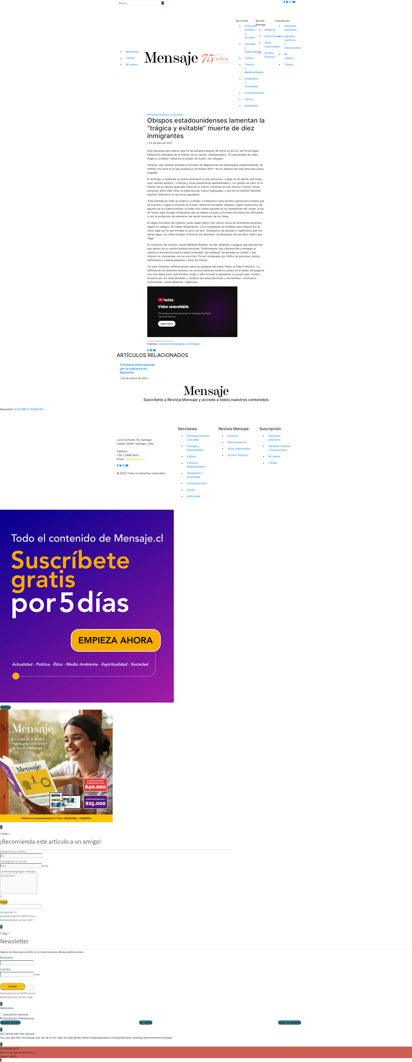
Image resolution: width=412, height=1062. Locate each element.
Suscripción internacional (18, 1018)
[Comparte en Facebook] (148, 350)
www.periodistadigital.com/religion (179, 343)
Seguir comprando (289, 1022)
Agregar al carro (10, 1022)
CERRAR (5, 707)
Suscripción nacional (15, 1014)
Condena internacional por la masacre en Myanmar (137, 368)
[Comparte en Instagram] (154, 350)
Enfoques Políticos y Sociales (165, 114)
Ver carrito (145, 1022)
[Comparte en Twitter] (151, 350)
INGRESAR (37, 409)
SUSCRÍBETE (22, 409)
